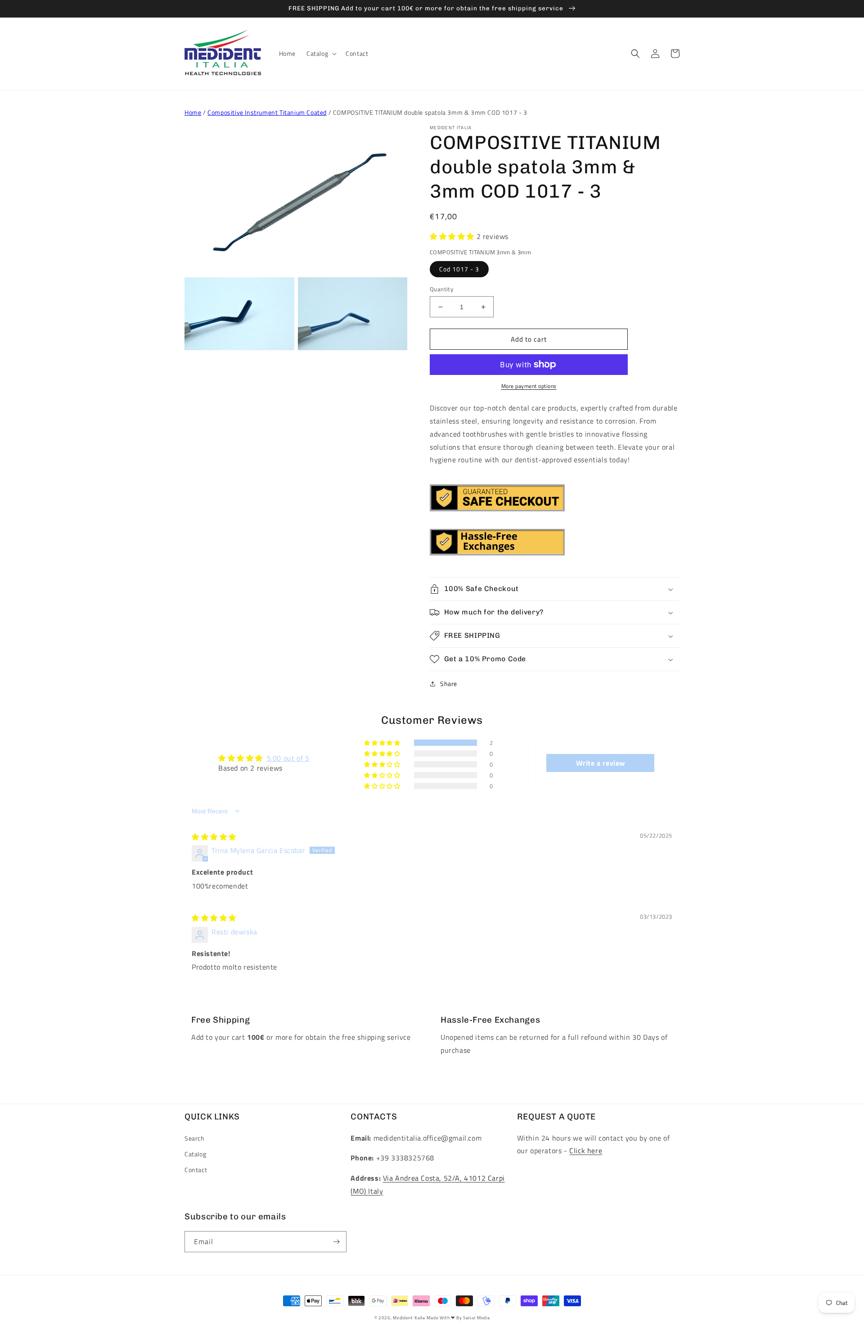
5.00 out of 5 (288, 758)
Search (194, 1138)
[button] (320, 53)
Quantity (441, 289)
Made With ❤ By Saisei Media (458, 1317)
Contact (195, 1169)
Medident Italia (409, 1317)
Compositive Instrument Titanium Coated (267, 112)
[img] (214, 836)
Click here (585, 1150)
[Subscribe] (336, 1241)
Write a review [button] (600, 763)
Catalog (195, 1154)
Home (192, 112)
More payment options (529, 386)
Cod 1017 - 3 (459, 269)
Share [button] (448, 683)
